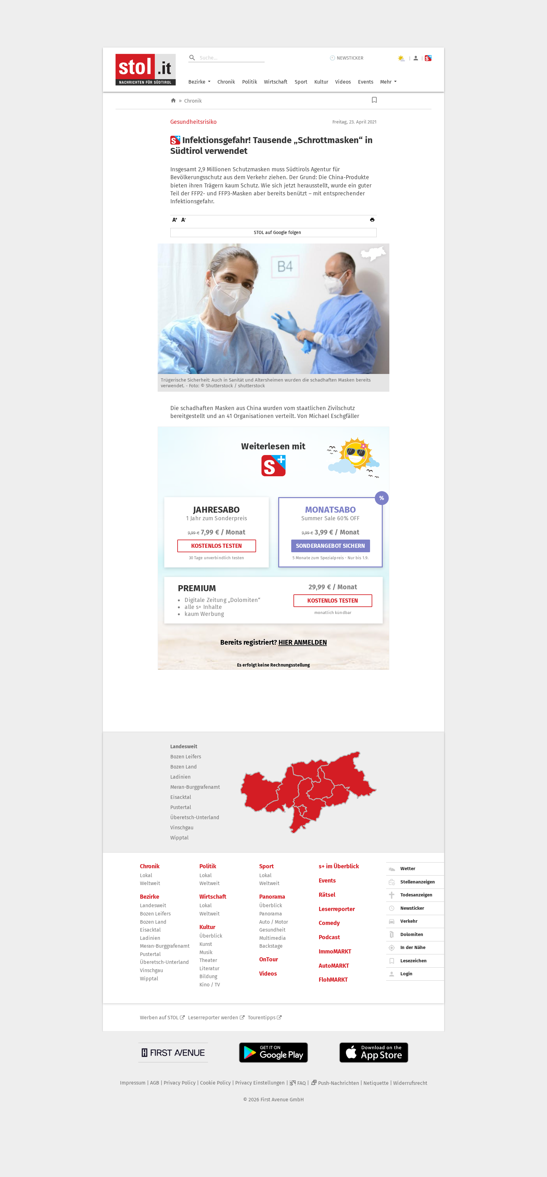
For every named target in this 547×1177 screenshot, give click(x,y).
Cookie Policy (215, 1083)
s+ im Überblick (339, 866)
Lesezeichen (413, 961)
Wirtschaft (275, 82)
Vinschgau (181, 828)
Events (365, 82)
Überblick (210, 936)
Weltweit (150, 883)
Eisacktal (180, 797)
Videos (343, 82)
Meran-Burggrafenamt (195, 787)
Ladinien (180, 777)
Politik (249, 82)
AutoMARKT (334, 966)
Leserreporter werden (213, 1018)
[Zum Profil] (415, 58)
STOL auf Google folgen (277, 232)
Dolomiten (411, 934)
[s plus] (428, 58)
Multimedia (272, 938)
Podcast (329, 937)
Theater (208, 960)
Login (406, 974)
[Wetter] (401, 58)
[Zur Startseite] (173, 100)
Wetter (407, 868)
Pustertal (180, 807)
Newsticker (412, 908)
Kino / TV (209, 985)
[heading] (273, 145)
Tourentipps (261, 1018)
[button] (374, 100)
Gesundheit (272, 930)
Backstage (271, 946)
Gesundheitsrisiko (193, 122)
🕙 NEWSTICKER (346, 58)
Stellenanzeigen (417, 882)
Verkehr (409, 921)
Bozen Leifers (185, 757)
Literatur (209, 968)
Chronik (226, 82)
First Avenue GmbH (282, 1100)
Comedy (329, 923)
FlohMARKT (333, 980)
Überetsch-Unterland (194, 817)
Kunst (205, 944)
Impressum (133, 1083)
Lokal (146, 875)
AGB (154, 1083)
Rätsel (327, 895)
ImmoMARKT (335, 951)
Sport (301, 82)
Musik (205, 952)
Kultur (321, 82)
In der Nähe (412, 947)
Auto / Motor (273, 922)
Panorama (272, 897)
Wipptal (179, 838)
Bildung (208, 976)
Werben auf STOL (159, 1018)
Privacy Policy (180, 1083)
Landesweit (183, 747)
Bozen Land (183, 767)
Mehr (386, 82)
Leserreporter (337, 909)
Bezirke (196, 82)
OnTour (268, 959)
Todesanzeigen (416, 895)
